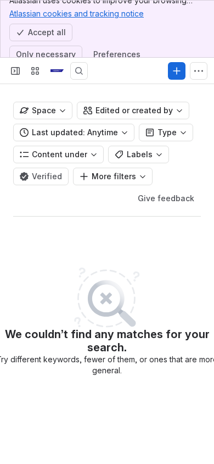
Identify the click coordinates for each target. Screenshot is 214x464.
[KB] (57, 71)
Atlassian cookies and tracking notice (76, 13)
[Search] (79, 71)
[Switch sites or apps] (35, 71)
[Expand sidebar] (15, 71)
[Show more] (198, 71)
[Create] (176, 71)
